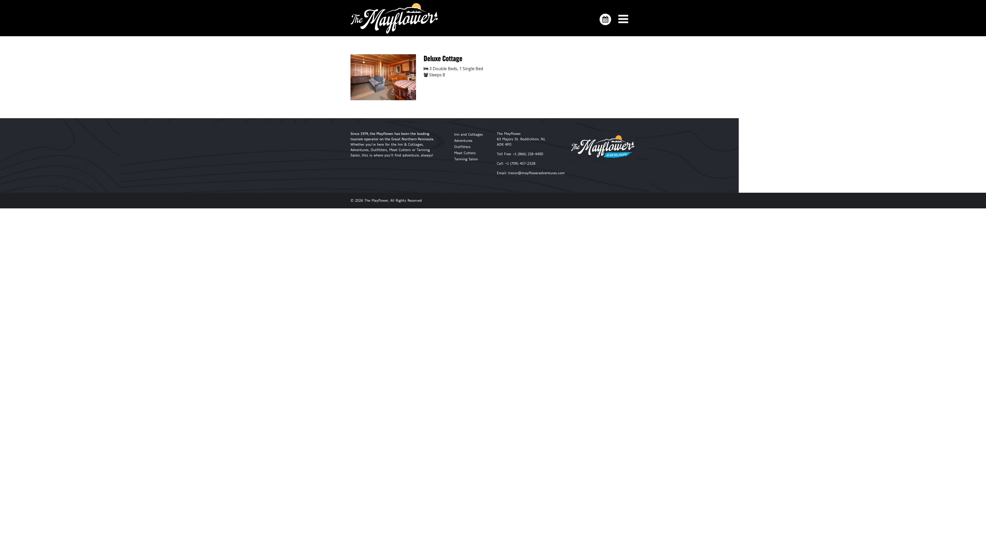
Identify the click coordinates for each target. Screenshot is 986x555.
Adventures (463, 140)
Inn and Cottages (468, 134)
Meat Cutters (465, 153)
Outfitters (462, 147)
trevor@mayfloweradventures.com (536, 173)
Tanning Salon (466, 159)
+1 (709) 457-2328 (520, 163)
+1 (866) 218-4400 (528, 154)
